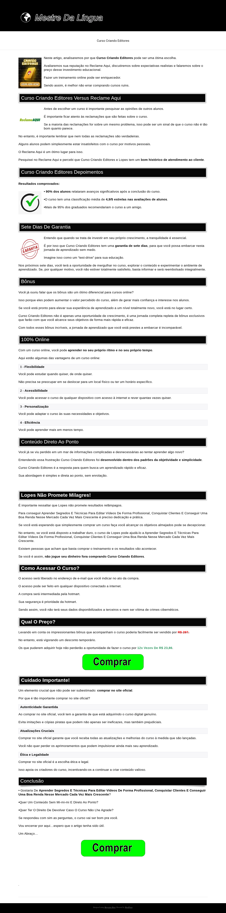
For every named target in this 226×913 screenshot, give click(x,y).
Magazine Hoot (110, 907)
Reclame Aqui (48, 159)
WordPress (128, 907)
